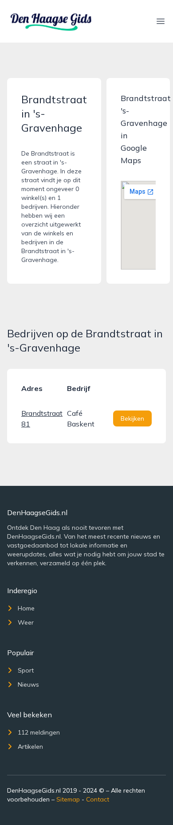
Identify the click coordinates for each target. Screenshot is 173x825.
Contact (97, 799)
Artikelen (30, 747)
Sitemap (68, 799)
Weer (26, 622)
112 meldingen (39, 732)
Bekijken (132, 418)
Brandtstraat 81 (40, 418)
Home (26, 608)
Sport (26, 670)
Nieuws (28, 684)
